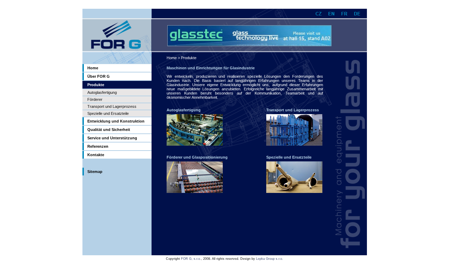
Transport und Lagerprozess (111, 106)
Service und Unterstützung (112, 138)
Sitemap (94, 171)
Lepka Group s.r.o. (269, 258)
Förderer (94, 99)
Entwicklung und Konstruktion (116, 121)
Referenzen (97, 146)
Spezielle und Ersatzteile (108, 113)
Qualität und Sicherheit (108, 129)
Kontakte (95, 155)
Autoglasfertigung (102, 92)
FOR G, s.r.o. (191, 258)
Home (92, 68)
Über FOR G (98, 76)
